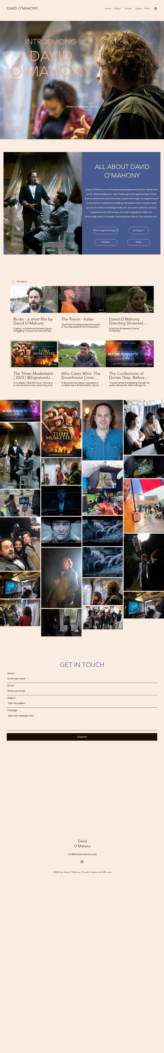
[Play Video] (34, 299)
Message (12, 710)
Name (11, 673)
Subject (12, 698)
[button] (20, 281)
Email (10, 686)
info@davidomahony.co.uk (82, 854)
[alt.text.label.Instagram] (155, 8)
